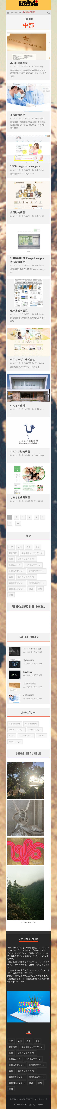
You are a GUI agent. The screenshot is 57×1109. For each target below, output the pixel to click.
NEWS (11, 735)
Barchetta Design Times (28, 922)
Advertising (14, 724)
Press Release (26, 735)
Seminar (41, 735)
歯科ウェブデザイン (26, 577)
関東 (40, 589)
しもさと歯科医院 (20, 497)
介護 (29, 547)
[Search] (49, 12)
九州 (20, 547)
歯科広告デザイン (37, 583)
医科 (11, 559)
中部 (11, 547)
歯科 (11, 577)
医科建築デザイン (37, 571)
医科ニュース (15, 565)
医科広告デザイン (16, 571)
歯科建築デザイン (16, 589)
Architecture (39, 409)
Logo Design (39, 455)
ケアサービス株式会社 (22, 359)
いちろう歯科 (17, 405)
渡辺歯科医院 (28, 660)
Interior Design (16, 730)
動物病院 (13, 553)
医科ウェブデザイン (26, 559)
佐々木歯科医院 (19, 310)
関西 (11, 595)
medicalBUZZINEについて (24, 1104)
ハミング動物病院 (20, 451)
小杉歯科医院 (28, 12)
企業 (37, 547)
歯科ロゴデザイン (16, 583)
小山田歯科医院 (19, 63)
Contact (40, 1104)
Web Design (39, 66)
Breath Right (27, 672)
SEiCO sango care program (25, 166)
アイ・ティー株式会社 (32, 648)
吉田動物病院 (17, 212)
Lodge (15, 66)
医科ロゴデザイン (33, 565)
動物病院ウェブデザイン (32, 553)
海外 (31, 589)
